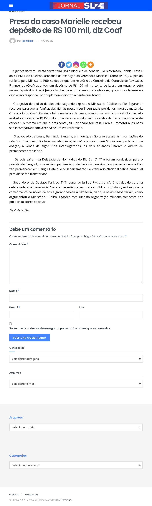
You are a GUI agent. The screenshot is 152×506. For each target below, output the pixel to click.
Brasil (22, 11)
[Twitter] (69, 64)
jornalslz (27, 41)
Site (81, 307)
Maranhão (31, 494)
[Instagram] (76, 64)
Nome (14, 291)
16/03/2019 (47, 41)
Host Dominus (63, 500)
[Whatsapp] (83, 64)
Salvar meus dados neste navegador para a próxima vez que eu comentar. (60, 328)
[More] (90, 64)
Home (12, 11)
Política (13, 494)
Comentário (18, 244)
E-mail (14, 307)
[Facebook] (61, 64)
